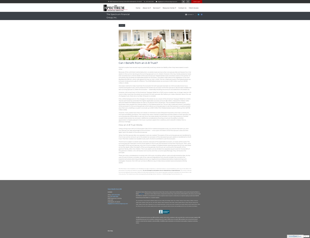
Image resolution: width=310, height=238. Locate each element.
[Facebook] (188, 1)
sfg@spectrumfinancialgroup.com (167, 1)
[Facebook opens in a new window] (202, 15)
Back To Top (303, 236)
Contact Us (182, 8)
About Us (146, 8)
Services (156, 8)
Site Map (110, 231)
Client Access (194, 8)
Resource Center (169, 8)
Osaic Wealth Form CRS (115, 189)
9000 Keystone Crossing (126, 1)
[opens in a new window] (164, 214)
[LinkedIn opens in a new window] (198, 15)
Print (122, 25)
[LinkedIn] (183, 1)
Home (138, 8)
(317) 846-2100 (150, 1)
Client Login (196, 1)
